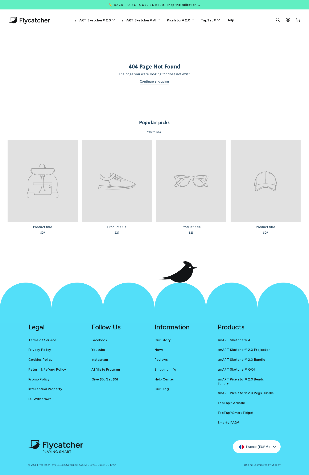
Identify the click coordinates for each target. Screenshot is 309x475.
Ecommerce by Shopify (267, 464)
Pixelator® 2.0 (179, 20)
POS (245, 464)
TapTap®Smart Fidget (236, 413)
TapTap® (209, 20)
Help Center (164, 379)
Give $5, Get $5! (104, 379)
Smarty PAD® (228, 423)
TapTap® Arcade (231, 403)
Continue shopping (154, 81)
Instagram (99, 360)
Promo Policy (39, 379)
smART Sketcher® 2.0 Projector (244, 350)
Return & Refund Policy (47, 369)
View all (154, 131)
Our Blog (161, 389)
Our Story (162, 340)
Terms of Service (42, 340)
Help (230, 20)
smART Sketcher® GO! (236, 369)
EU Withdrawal (40, 399)
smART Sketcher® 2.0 (93, 20)
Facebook (99, 340)
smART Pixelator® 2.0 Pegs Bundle (246, 393)
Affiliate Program (105, 369)
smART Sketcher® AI (139, 20)
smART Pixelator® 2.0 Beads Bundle (241, 381)
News (159, 350)
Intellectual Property (45, 389)
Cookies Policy (40, 360)
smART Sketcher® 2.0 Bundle (241, 360)
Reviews (161, 360)
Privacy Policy (39, 350)
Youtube (98, 350)
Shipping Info (165, 369)
